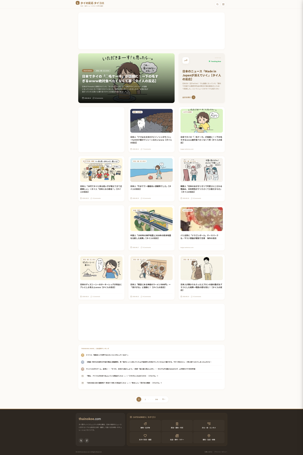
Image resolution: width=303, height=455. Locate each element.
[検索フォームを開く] (217, 4)
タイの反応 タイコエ (92, 3)
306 (156, 400)
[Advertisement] (149, 30)
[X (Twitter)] (81, 440)
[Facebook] (86, 440)
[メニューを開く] (223, 4)
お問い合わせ (208, 452)
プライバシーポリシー (220, 452)
